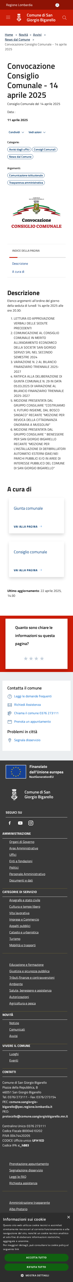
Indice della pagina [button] (26, 250)
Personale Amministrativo (27, 873)
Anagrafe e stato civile (24, 900)
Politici (14, 867)
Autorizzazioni (19, 996)
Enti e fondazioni (20, 861)
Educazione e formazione (26, 964)
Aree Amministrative (23, 848)
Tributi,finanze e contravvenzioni (32, 977)
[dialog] (36, 1247)
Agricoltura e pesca (22, 1003)
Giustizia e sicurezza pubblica (29, 971)
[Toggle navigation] (8, 17)
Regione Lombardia (19, 4)
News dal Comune (17, 39)
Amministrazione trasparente (29, 1202)
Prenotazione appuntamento (29, 1163)
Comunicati (17, 1029)
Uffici (12, 854)
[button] (36, 1275)
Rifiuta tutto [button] (36, 1267)
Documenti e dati (21, 880)
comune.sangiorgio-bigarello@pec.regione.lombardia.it (27, 1104)
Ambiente (16, 984)
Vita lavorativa (19, 913)
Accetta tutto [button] (36, 1257)
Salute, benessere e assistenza (30, 990)
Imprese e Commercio (24, 919)
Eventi (13, 1060)
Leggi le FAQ (17, 1176)
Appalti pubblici (19, 925)
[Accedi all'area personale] (57, 5)
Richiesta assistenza (23, 1183)
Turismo (14, 938)
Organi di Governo (21, 841)
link (17, 1249)
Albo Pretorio (18, 1209)
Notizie (14, 1023)
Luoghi (14, 1054)
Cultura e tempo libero (24, 906)
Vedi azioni (35, 132)
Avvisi (37, 34)
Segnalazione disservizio (26, 1170)
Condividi (14, 132)
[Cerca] (64, 17)
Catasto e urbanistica (24, 932)
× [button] (68, 1217)
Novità (23, 34)
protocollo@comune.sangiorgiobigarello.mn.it (35, 1116)
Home (9, 34)
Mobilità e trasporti (22, 945)
